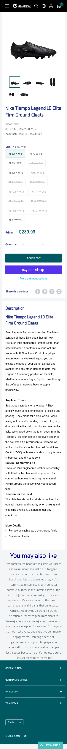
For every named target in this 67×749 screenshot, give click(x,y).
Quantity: (11, 244)
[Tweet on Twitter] (52, 291)
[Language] (44, 6)
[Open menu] (7, 5)
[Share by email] (59, 291)
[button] (58, 6)
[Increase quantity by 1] (43, 244)
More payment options (33, 278)
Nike (16, 124)
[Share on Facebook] (37, 291)
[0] (58, 6)
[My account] (51, 6)
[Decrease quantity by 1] (23, 244)
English (11, 722)
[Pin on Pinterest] (44, 291)
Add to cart (34, 258)
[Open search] (36, 6)
